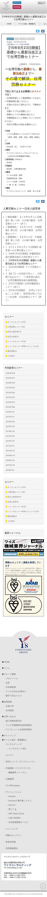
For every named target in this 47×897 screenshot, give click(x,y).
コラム (7, 668)
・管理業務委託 (11, 848)
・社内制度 (9, 710)
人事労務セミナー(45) (16, 327)
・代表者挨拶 (10, 687)
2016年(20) (10, 421)
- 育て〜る (11, 809)
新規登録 (16, 7)
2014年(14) (10, 431)
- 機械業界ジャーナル (16, 772)
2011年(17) (10, 446)
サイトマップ (10, 735)
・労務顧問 (9, 779)
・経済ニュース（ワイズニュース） (20, 761)
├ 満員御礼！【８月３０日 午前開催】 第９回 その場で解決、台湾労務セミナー (23, 230)
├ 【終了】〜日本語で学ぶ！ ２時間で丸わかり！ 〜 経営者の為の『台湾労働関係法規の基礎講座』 (23, 277)
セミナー (9, 316)
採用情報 (8, 701)
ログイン (16, 3)
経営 (16, 39)
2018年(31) (10, 412)
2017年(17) (10, 417)
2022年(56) (10, 392)
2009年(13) (10, 455)
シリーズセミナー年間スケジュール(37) (23, 346)
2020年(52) (10, 402)
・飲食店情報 (10, 842)
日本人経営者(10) (14, 332)
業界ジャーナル (13, 533)
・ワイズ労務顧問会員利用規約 (18, 725)
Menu (40, 3)
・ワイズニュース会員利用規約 (18, 729)
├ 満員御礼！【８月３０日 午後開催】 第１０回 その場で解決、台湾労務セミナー (23, 240)
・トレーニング (11, 828)
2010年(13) (10, 451)
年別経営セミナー (14, 367)
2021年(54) (10, 397)
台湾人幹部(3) (13, 336)
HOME (9, 24)
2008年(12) (10, 460)
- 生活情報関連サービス (17, 822)
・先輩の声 (9, 706)
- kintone (11, 796)
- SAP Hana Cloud (15, 813)
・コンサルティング (13, 744)
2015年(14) (10, 426)
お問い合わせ (10, 716)
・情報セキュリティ (13, 835)
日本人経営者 (24, 44)
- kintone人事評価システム (19, 800)
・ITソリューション (13, 792)
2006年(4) (10, 470)
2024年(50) (10, 383)
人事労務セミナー (13, 44)
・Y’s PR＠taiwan (12, 785)
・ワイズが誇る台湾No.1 (15, 691)
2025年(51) (10, 378)
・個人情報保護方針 (13, 721)
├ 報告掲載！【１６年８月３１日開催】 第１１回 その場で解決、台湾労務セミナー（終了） (23, 220)
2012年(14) (10, 441)
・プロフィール (11, 678)
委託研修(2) (12, 351)
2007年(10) (10, 465)
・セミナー (9, 755)
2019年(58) (10, 407)
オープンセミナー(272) (16, 322)
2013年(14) (10, 436)
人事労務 (23, 39)
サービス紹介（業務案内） (27, 24)
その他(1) (11, 356)
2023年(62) (10, 387)
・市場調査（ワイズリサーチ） (18, 768)
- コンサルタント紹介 (16, 748)
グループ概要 (10, 674)
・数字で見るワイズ (13, 695)
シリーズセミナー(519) (16, 341)
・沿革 (7, 682)
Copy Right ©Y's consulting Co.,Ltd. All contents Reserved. (23, 894)
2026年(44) (10, 373)
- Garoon (11, 805)
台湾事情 (31, 39)
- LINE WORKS (13, 818)
